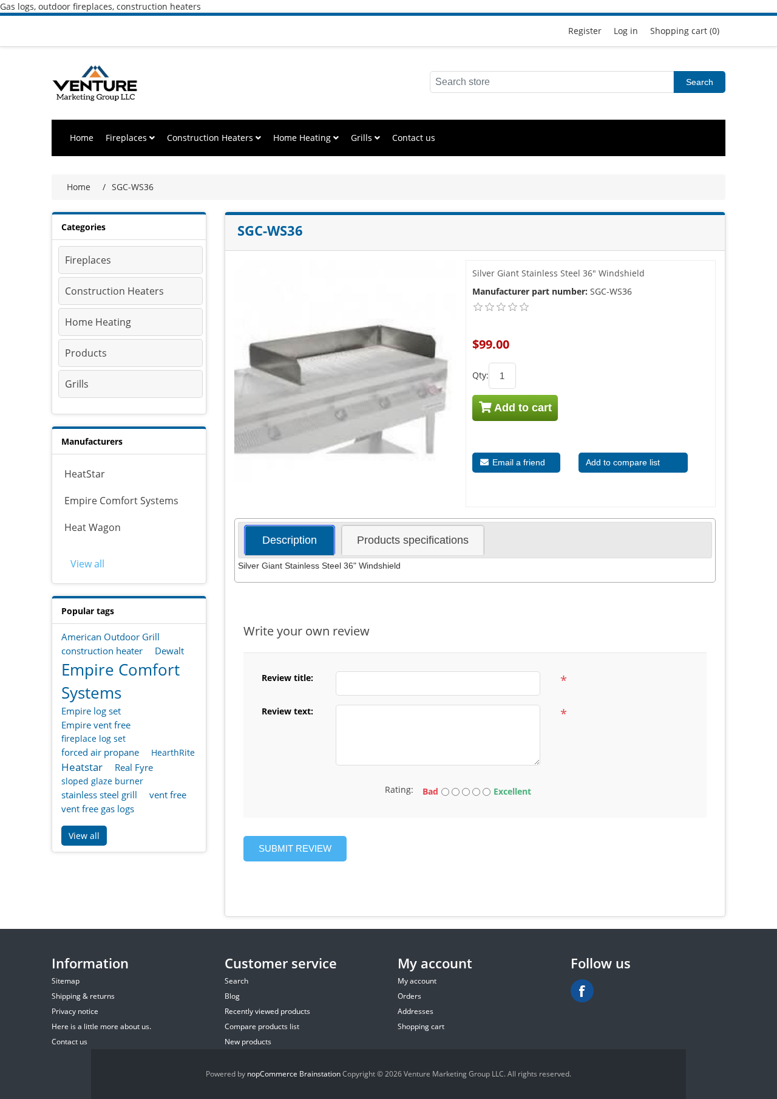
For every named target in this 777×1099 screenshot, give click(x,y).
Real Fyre (134, 767)
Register (585, 30)
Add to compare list (623, 462)
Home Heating (303, 137)
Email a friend (517, 462)
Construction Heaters (211, 137)
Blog (232, 996)
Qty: (480, 375)
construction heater (102, 651)
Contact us (413, 137)
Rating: (399, 789)
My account (417, 981)
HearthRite (173, 752)
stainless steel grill (99, 795)
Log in (626, 30)
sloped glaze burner (102, 781)
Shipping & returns (83, 996)
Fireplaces (127, 137)
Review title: (287, 677)
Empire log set (91, 711)
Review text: (287, 711)
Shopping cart (421, 1026)
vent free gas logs (97, 809)
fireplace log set (93, 738)
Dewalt (169, 651)
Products (86, 353)
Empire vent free (96, 725)
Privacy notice (75, 1011)
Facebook (582, 990)
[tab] (289, 540)
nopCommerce (272, 1074)
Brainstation (320, 1074)
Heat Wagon (92, 527)
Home (81, 137)
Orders (409, 996)
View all (87, 563)
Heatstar (82, 767)
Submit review (295, 848)
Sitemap (66, 981)
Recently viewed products (267, 1011)
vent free (167, 795)
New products (248, 1041)
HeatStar (84, 474)
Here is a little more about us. (101, 1026)
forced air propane (100, 752)
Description (289, 540)
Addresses (415, 1011)
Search (699, 82)
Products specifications (413, 540)
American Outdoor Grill (110, 637)
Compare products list (262, 1026)
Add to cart (522, 408)
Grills (363, 137)
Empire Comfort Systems (121, 500)
